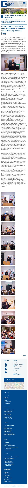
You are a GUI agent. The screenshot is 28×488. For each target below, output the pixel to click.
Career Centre (8, 436)
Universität (7, 395)
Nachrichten (7, 413)
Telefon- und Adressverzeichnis (12, 456)
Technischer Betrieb (9, 464)
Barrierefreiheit (21, 486)
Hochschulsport (8, 428)
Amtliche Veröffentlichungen (11, 418)
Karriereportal (8, 414)
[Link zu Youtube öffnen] (5, 372)
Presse (6, 459)
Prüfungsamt (7, 431)
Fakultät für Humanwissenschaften (11, 19)
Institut (4, 22)
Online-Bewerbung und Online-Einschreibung (11, 448)
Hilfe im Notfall (8, 465)
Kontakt (15, 360)
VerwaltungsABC (8, 417)
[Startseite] (1, 19)
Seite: (5, 481)
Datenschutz (13, 486)
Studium (6, 397)
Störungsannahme (9, 462)
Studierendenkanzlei (9, 433)
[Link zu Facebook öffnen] (5, 369)
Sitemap (6, 472)
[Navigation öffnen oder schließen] (24, 3)
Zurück (24, 355)
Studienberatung (8, 430)
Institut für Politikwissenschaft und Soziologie (13, 21)
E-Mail (15, 370)
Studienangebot (8, 411)
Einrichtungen (8, 401)
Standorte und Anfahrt (9, 458)
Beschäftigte (7, 415)
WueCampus (7, 444)
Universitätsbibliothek (9, 425)
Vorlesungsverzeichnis (10, 445)
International (7, 403)
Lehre (6, 400)
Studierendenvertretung (10, 434)
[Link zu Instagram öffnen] (5, 363)
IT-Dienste (7, 427)
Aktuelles (9, 22)
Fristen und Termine (9, 410)
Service (6, 422)
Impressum (6, 486)
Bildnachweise (8, 473)
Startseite (7, 392)
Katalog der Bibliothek (9, 450)
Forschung (7, 398)
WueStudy (7, 442)
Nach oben (7, 475)
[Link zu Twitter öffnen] (5, 366)
